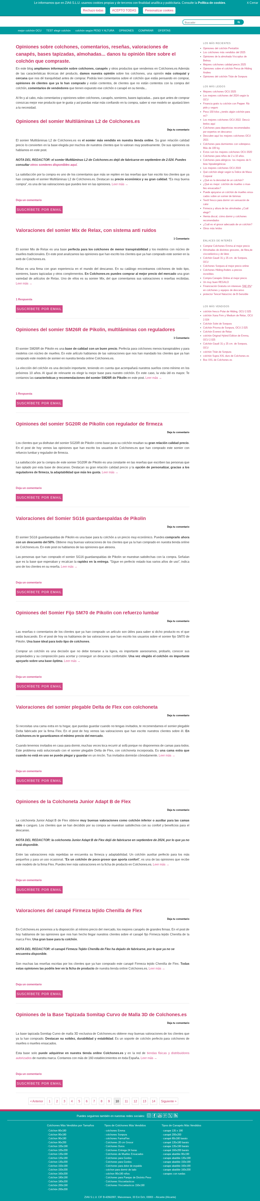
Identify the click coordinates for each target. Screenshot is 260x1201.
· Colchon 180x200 (57, 1181)
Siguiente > (168, 1101)
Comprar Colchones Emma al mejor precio (226, 245)
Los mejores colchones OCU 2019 (222, 168)
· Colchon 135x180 (57, 1158)
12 (135, 1101)
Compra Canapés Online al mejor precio (225, 278)
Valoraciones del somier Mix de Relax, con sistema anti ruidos (86, 230)
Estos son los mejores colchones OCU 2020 (227, 152)
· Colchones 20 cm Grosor (118, 1142)
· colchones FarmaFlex (117, 1138)
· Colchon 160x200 (57, 1173)
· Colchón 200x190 (57, 1185)
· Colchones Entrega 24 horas (120, 1150)
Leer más (120, 184)
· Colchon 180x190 (57, 1177)
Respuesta (24, 299)
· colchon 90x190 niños (117, 1173)
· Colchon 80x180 (56, 1130)
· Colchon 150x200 (57, 1169)
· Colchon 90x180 (56, 1134)
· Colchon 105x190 (57, 1146)
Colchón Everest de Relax (217, 331)
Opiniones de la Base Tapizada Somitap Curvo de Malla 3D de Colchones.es (101, 1014)
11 (126, 1101)
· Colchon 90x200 (56, 1142)
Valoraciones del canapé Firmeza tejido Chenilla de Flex (79, 910)
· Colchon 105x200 (57, 1150)
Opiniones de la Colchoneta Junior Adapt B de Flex (73, 801)
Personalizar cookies (159, 10)
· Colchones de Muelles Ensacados (123, 1154)
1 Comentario (181, 238)
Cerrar (252, 2)
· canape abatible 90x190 (175, 1154)
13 (144, 1101)
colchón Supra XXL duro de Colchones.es (226, 355)
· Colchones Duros (114, 1146)
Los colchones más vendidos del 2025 (224, 52)
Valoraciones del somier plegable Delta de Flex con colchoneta (87, 707)
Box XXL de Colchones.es (217, 359)
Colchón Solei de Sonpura (217, 323)
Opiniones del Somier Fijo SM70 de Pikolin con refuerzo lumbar (87, 612)
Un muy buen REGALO (216, 282)
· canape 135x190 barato (175, 1146)
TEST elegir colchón (58, 30)
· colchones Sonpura (115, 1134)
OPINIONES (126, 30)
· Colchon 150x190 (57, 1165)
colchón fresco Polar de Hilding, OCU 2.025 (227, 311)
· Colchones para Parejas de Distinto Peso (127, 1177)
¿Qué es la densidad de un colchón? (223, 180)
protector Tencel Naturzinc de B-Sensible (225, 294)
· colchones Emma (114, 1130)
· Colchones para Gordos (118, 1158)
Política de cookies (211, 2)
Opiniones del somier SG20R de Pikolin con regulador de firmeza (89, 423)
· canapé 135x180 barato (175, 1142)
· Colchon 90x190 (56, 1138)
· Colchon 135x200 (57, 1161)
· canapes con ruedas (173, 1173)
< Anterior (36, 1101)
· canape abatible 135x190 (176, 1158)
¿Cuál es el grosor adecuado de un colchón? (227, 224)
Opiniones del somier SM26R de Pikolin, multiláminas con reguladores (95, 329)
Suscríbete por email (39, 210)
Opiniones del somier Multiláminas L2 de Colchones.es (78, 121)
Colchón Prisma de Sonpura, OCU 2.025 (225, 327)
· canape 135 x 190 (172, 1130)
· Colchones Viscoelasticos (119, 1181)
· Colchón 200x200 (57, 1189)
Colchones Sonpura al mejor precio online (226, 265)
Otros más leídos (212, 228)
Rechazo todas (93, 10)
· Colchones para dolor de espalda (123, 1165)
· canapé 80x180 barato (174, 1138)
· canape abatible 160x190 (176, 1165)
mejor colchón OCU (29, 30)
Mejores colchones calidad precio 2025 (224, 64)
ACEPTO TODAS (124, 10)
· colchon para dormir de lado (120, 1169)
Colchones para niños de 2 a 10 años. (224, 156)
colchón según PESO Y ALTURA (94, 30)
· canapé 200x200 (171, 1134)
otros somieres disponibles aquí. (53, 164)
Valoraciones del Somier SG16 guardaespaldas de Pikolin (81, 518)
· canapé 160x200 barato (175, 1150)
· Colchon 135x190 (57, 1154)
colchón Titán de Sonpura (217, 351)
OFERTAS (164, 30)
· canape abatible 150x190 (176, 1161)
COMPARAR (145, 30)
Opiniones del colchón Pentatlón (221, 48)
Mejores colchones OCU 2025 (219, 91)
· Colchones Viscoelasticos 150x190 (124, 1185)
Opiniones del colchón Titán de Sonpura (225, 76)
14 (153, 1101)
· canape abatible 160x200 (176, 1169)
